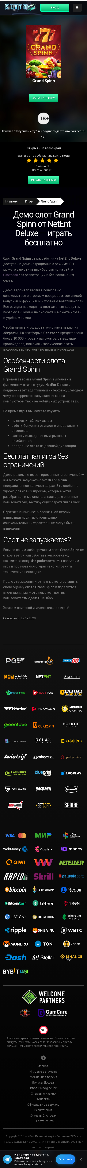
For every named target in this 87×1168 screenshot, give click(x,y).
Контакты (43, 1099)
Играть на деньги (43, 180)
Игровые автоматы (43, 1071)
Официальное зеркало (43, 1104)
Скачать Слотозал (43, 1115)
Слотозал (10, 275)
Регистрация (43, 1110)
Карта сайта (45, 1121)
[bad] (29, 160)
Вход (55, 7)
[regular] (42, 160)
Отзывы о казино (43, 1093)
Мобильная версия (43, 1077)
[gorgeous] (56, 160)
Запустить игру (43, 98)
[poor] (35, 160)
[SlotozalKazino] (43, 1057)
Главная (11, 201)
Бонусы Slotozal (43, 1082)
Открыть (65, 1159)
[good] (49, 160)
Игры (29, 201)
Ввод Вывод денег (43, 1088)
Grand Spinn (49, 201)
